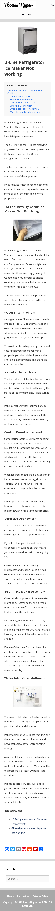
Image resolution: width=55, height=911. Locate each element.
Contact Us (23, 896)
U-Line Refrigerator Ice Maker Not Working (24, 91)
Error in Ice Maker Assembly (24, 109)
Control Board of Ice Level (23, 102)
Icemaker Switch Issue (21, 99)
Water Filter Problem (20, 96)
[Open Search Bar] (52, 5)
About (10, 896)
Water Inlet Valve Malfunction (25, 112)
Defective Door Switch (21, 105)
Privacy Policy (40, 896)
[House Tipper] (19, 5)
